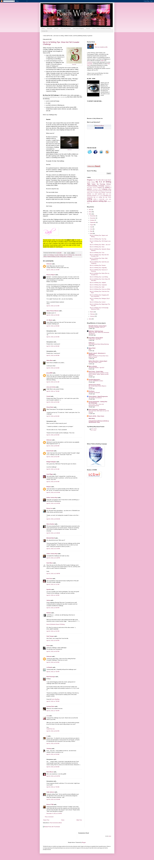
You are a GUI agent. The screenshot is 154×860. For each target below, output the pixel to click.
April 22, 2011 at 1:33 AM (53, 269)
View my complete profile (101, 47)
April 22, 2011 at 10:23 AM (53, 492)
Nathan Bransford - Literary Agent (98, 361)
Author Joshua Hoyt (52, 497)
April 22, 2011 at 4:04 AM (53, 315)
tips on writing (98, 197)
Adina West (50, 360)
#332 (90, 349)
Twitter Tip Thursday (98, 184)
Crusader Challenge (58, 255)
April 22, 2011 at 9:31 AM (53, 469)
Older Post (79, 820)
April (91, 233)
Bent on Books (93, 366)
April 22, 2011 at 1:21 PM (53, 584)
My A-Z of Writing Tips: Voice (97, 246)
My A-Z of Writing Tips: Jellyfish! (98, 282)
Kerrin (48, 645)
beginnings (95, 187)
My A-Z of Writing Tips (69, 255)
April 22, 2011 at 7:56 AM (53, 391)
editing (109, 189)
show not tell (78, 255)
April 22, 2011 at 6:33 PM (53, 662)
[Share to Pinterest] (74, 253)
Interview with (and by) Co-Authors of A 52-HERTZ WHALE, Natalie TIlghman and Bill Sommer (99, 374)
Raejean (49, 486)
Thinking (49, 748)
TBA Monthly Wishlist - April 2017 (96, 367)
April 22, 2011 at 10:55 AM (53, 519)
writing (89, 199)
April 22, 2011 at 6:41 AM (53, 382)
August (92, 224)
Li (47, 736)
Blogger (84, 842)
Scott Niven (50, 563)
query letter (108, 193)
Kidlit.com (91, 342)
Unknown (49, 263)
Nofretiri (49, 612)
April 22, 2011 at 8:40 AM (53, 416)
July (91, 226)
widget (110, 836)
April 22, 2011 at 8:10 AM (53, 402)
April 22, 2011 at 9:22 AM (53, 456)
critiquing (104, 189)
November (93, 218)
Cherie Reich (50, 407)
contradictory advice (97, 189)
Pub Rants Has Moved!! (94, 392)
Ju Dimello (49, 667)
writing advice (63, 256)
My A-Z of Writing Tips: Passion (98, 265)
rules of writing (100, 195)
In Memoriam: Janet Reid (94, 339)
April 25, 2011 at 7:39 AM (53, 787)
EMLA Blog (92, 418)
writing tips (69, 256)
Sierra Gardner (50, 524)
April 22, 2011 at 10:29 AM (53, 503)
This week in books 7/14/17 (95, 362)
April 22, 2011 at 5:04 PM (53, 640)
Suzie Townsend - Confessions (97, 409)
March (92, 311)
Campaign (89, 63)
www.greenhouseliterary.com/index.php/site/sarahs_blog (99, 421)
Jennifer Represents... (95, 379)
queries (100, 194)
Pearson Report (51, 274)
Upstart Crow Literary (94, 384)
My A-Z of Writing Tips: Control (97, 302)
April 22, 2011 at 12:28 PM (53, 557)
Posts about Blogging (78, 28)
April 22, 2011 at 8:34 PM (53, 731)
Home (43, 28)
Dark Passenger (51, 676)
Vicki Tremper (50, 636)
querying (89, 195)
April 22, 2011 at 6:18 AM (53, 368)
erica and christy (51, 387)
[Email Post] (65, 252)
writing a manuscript (98, 199)
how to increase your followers (97, 192)
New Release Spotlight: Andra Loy (97, 327)
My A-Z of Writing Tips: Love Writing (99, 276)
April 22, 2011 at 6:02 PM (53, 651)
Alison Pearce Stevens (53, 310)
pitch (96, 194)
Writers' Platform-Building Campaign (101, 28)
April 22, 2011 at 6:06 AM (53, 346)
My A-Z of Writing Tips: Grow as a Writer (100, 289)
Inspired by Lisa (51, 728)
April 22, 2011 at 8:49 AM (53, 435)
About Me (49, 28)
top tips (105, 197)
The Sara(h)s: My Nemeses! (95, 397)
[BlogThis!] (69, 253)
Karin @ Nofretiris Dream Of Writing (56, 624)
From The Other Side (98, 180)
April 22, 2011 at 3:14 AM (53, 305)
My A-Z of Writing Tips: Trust (97, 252)
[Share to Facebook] (72, 253)
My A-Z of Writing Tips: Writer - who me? (100, 244)
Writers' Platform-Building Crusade (51, 256)
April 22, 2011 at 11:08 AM (53, 533)
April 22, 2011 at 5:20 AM (53, 336)
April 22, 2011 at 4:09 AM (53, 326)
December (93, 215)
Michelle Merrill (51, 538)
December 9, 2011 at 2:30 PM (54, 813)
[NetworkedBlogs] (99, 125)
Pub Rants (91, 391)
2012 (90, 211)
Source (74, 64)
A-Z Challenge (50, 255)
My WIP (56, 28)
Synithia (49, 589)
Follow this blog (99, 127)
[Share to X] (71, 253)
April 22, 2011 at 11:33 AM (53, 548)
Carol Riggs (50, 474)
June (91, 229)
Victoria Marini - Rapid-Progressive (98, 396)
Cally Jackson (50, 792)
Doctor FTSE (50, 804)
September (93, 222)
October (92, 220)
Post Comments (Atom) (56, 822)
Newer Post (46, 820)
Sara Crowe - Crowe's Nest (96, 371)
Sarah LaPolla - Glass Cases (96, 416)
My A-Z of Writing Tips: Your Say (98, 239)
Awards (88, 28)
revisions (94, 195)
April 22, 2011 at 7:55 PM (53, 710)
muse (93, 193)
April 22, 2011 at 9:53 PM (53, 743)
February (92, 314)
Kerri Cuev (49, 578)
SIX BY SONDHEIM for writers (96, 380)
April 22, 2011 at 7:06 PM (53, 671)
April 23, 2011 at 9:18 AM (53, 754)
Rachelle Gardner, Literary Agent (97, 326)
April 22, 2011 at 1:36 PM (53, 595)
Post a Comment (49, 816)
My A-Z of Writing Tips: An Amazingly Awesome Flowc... (99, 308)
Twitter (102, 60)
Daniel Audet (50, 450)
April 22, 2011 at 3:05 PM (53, 607)
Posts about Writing (66, 28)
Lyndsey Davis (51, 706)
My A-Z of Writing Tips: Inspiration (98, 284)
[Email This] (67, 253)
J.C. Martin (49, 320)
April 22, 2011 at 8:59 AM (53, 445)
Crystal (48, 396)
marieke (89, 194)
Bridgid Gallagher (51, 461)
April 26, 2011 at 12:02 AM (53, 799)
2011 (90, 214)
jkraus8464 (49, 373)
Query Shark (92, 348)
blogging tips (100, 187)
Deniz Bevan (50, 771)
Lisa (48, 715)
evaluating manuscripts (92, 190)
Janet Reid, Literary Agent (96, 337)
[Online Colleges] (93, 428)
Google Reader (107, 180)
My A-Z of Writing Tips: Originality (98, 267)
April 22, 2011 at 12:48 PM (53, 573)
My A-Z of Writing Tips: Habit (97, 287)
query (104, 194)
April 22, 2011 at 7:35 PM (53, 701)
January (92, 316)
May (91, 231)
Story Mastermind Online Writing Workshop (99, 344)
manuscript (108, 192)
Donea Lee (49, 508)
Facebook (89, 62)
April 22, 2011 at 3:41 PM (53, 631)
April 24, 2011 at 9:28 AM (53, 766)
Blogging (89, 180)
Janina (48, 600)
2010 (90, 319)
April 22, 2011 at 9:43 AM (53, 481)
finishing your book (102, 190)
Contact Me (45, 31)
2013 (90, 209)
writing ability (108, 199)
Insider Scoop (91, 182)
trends (109, 197)
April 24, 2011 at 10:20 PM (53, 776)
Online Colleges (93, 430)
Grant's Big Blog (55, 699)
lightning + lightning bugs (96, 331)
